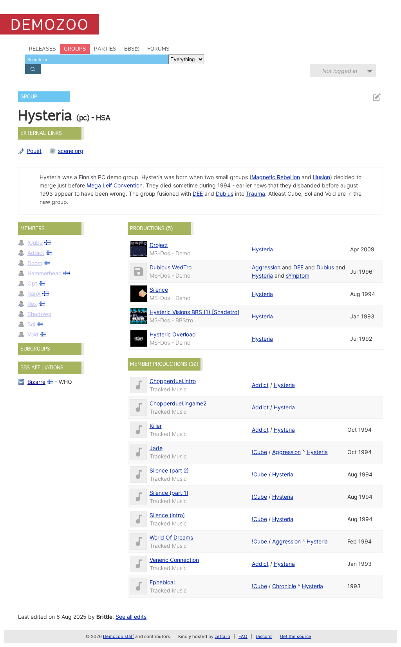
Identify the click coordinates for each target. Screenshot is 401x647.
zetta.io (222, 636)
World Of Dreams (171, 537)
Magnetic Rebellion (275, 177)
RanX (34, 293)
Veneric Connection (174, 559)
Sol (31, 324)
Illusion (321, 177)
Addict (35, 252)
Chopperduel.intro (173, 381)
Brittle (104, 616)
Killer (156, 425)
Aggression (266, 267)
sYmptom (297, 275)
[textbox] (96, 59)
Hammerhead (44, 273)
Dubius (224, 193)
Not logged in (339, 70)
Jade (156, 448)
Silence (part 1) (169, 492)
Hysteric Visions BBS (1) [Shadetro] (194, 312)
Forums (158, 48)
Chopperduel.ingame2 (178, 403)
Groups (75, 48)
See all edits (131, 616)
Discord (264, 636)
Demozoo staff (118, 636)
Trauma (255, 193)
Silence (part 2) (169, 470)
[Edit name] (376, 97)
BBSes (131, 48)
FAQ (242, 636)
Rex (32, 303)
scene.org (70, 150)
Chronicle (284, 586)
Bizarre (36, 381)
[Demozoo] (49, 24)
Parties (105, 48)
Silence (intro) (167, 515)
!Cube (35, 242)
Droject (159, 245)
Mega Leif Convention (115, 185)
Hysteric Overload (173, 334)
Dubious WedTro (170, 267)
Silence (159, 289)
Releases (42, 48)
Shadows (39, 314)
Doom (34, 263)
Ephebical (162, 582)
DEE (198, 193)
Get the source (295, 636)
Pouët (34, 150)
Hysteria (262, 249)
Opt (32, 283)
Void (32, 334)
